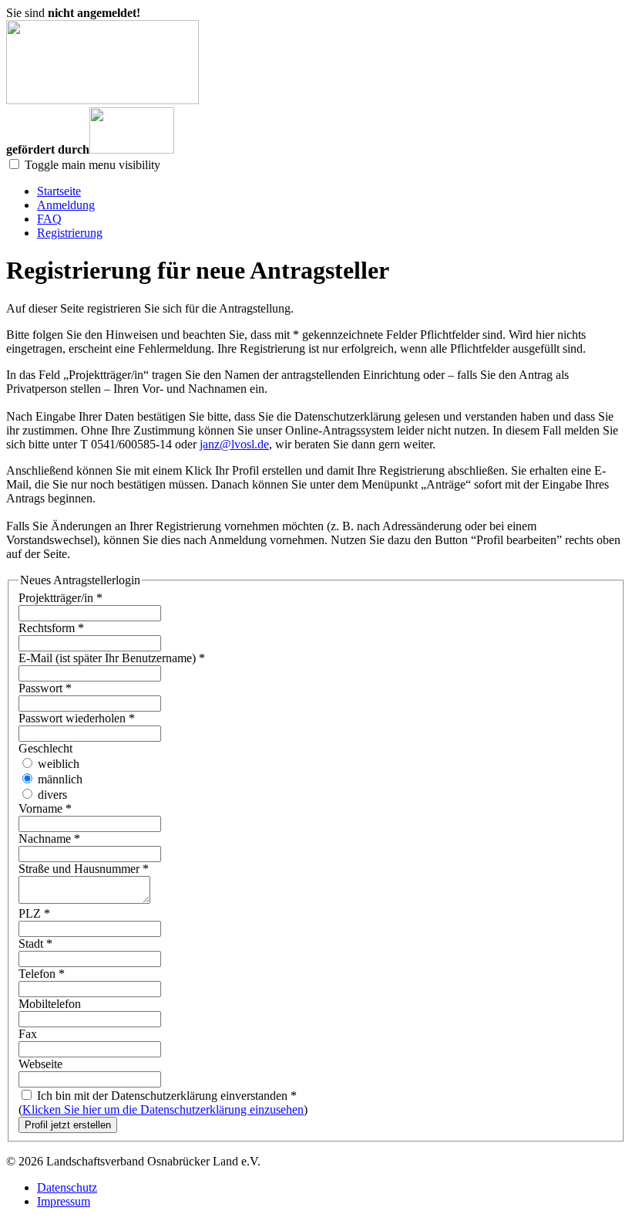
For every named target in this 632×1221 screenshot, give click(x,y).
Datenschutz (67, 1187)
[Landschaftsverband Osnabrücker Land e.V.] (102, 100)
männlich (58, 779)
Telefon (41, 973)
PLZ (34, 913)
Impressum (63, 1201)
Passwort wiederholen (76, 718)
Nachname (49, 838)
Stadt (35, 943)
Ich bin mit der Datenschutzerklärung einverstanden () (163, 1102)
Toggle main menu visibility (92, 164)
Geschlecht (45, 748)
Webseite (40, 1063)
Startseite (59, 191)
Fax (27, 1033)
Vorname (45, 808)
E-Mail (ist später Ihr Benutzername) (111, 658)
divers (51, 794)
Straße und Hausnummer (83, 868)
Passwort (45, 688)
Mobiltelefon (49, 1003)
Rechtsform (51, 627)
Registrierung (70, 232)
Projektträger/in (60, 597)
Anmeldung (66, 204)
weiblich (57, 763)
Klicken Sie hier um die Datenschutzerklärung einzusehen (163, 1109)
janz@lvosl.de (234, 444)
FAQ (49, 218)
